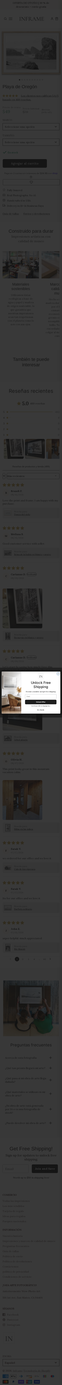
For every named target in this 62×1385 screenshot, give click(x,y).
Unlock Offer (40, 702)
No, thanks (40, 710)
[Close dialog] (58, 673)
